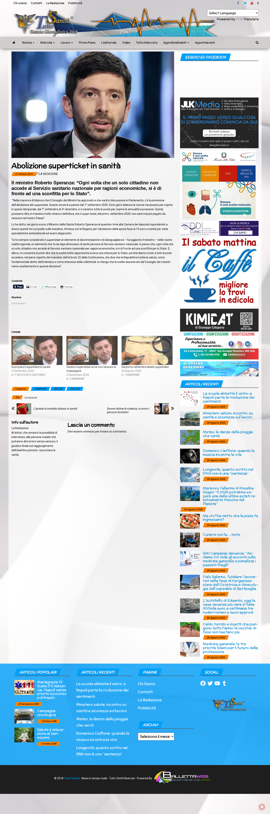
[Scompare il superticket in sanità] (36, 350)
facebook (239, 3)
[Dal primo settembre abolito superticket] (147, 350)
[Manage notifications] (262, 807)
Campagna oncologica (46, 712)
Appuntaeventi (205, 42)
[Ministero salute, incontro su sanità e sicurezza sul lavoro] (190, 418)
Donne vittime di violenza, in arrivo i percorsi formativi (128, 410)
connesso (89, 431)
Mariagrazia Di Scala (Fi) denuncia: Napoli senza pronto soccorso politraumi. (52, 689)
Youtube (252, 3)
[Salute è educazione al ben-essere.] (24, 734)
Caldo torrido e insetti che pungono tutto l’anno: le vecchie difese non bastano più (230, 628)
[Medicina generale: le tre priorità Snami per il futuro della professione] (190, 649)
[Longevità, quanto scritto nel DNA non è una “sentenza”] (190, 474)
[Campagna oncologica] (24, 715)
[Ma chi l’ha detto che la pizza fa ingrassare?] (190, 521)
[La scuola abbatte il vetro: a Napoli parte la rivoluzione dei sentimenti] (190, 398)
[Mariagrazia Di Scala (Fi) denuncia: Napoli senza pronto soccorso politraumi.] (24, 687)
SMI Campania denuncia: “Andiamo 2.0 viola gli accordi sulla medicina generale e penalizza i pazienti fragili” (229, 559)
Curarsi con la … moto (221, 534)
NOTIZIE (58, 388)
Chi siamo (20, 3)
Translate (251, 19)
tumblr (258, 3)
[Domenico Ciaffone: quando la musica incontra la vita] (190, 456)
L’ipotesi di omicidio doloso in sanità (55, 408)
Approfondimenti (175, 42)
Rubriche (46, 42)
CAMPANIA (40, 388)
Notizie (27, 42)
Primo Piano (87, 42)
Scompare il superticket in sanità (30, 367)
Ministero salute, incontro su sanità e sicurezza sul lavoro (228, 415)
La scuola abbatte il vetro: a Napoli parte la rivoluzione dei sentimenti (228, 397)
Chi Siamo (146, 683)
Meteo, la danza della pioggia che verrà (228, 433)
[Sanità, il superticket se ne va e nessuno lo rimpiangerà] (91, 350)
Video (126, 42)
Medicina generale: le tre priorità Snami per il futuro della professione (230, 647)
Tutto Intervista (146, 42)
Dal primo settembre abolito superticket (145, 367)
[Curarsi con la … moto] (190, 539)
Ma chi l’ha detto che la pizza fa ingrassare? (230, 517)
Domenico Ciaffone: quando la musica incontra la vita (228, 452)
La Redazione (55, 3)
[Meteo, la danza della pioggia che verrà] (190, 437)
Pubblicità (75, 3)
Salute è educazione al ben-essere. (51, 733)
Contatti (36, 3)
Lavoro (66, 42)
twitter (245, 3)
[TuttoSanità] (13, 43)
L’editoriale (108, 42)
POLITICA (75, 388)
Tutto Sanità (71, 778)
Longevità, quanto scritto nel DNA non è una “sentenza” (228, 471)
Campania (30, 397)
